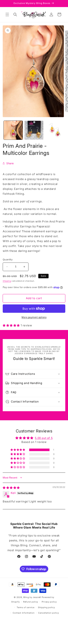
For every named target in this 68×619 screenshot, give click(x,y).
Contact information (23, 613)
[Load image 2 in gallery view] (34, 130)
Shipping (7, 281)
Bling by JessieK (32, 597)
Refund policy (30, 602)
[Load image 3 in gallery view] (54, 130)
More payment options (34, 317)
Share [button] (10, 163)
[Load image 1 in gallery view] (13, 130)
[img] (11, 487)
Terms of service (25, 607)
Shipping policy (46, 607)
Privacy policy (49, 602)
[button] (7, 14)
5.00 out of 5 (44, 438)
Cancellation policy (48, 613)
